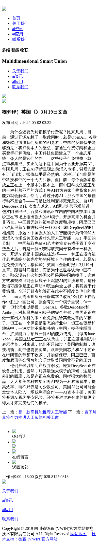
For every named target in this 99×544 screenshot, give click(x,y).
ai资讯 (17, 29)
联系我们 (20, 39)
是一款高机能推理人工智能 (42, 412)
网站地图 (78, 534)
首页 (16, 18)
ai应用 (17, 34)
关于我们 (20, 23)
